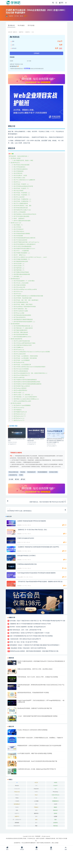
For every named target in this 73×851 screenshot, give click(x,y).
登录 (62, 2)
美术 (36, 822)
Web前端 (22, 472)
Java (55, 788)
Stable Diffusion (55, 794)
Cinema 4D (17, 788)
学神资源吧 (37, 836)
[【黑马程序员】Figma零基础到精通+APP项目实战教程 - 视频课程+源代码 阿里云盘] (11, 584)
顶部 (66, 849)
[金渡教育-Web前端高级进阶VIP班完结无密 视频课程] (11, 523)
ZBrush (55, 797)
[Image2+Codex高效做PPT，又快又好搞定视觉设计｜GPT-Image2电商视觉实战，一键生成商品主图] (12, 703)
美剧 (55, 819)
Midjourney (17, 791)
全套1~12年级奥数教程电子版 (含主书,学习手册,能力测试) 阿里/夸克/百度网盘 (31, 636)
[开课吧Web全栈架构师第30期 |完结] (17, 433)
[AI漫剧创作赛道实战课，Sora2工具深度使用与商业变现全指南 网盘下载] (12, 763)
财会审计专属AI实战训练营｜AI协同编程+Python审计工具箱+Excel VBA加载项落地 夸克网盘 (41, 662)
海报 (17, 479)
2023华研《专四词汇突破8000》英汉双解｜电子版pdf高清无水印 (27, 626)
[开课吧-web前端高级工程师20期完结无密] (36, 433)
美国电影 (17, 822)
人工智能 (36, 801)
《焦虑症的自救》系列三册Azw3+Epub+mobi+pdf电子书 (25, 639)
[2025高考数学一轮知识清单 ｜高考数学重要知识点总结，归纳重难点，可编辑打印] (12, 740)
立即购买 (36, 53)
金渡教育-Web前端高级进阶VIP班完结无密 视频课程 (31, 521)
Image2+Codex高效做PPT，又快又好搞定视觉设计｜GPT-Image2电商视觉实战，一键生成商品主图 (40, 701)
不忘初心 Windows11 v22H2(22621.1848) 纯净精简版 (32, 730)
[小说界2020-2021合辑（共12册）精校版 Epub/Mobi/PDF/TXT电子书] (12, 771)
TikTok (16, 797)
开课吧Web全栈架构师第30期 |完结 (27, 564)
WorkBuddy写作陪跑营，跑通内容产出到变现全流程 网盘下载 (34, 708)
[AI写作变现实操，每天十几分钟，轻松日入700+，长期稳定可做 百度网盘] (12, 679)
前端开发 (11, 16)
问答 (36, 849)
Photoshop (55, 791)
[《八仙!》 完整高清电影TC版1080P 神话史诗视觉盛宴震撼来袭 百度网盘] (12, 718)
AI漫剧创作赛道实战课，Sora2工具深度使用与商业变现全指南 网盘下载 (37, 761)
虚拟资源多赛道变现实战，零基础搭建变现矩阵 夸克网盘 (33, 692)
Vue (36, 797)
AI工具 (36, 782)
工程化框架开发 (13, 475)
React (36, 794)
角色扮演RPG (17, 825)
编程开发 (21, 32)
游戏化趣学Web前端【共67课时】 (26, 555)
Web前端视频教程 (42, 472)
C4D (36, 785)
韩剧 (36, 825)
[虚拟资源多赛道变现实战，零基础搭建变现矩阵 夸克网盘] (12, 695)
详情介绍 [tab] (12, 25)
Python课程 (20, 577)
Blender (17, 785)
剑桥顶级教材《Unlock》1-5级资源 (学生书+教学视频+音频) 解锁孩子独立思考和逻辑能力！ (34, 645)
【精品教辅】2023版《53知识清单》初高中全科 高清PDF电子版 (28, 648)
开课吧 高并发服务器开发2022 (25, 538)
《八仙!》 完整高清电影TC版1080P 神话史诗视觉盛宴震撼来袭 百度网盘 (37, 716)
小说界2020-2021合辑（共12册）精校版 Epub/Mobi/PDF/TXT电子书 (36, 769)
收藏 (11, 479)
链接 (23, 479)
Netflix (36, 791)
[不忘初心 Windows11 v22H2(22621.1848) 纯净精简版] (12, 732)
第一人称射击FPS (17, 819)
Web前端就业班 (31, 472)
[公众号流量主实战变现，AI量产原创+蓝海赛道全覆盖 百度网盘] (12, 756)
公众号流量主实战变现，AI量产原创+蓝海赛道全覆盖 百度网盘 (34, 753)
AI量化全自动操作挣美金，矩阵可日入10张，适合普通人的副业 (34, 669)
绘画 (36, 819)
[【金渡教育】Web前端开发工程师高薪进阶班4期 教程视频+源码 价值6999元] (11, 549)
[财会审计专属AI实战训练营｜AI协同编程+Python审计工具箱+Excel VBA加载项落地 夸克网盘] (12, 662)
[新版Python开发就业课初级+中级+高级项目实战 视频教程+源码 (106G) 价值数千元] (55, 433)
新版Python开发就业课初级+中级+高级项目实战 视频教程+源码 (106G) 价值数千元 (55, 440)
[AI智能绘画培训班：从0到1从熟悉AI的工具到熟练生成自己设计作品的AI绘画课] (12, 748)
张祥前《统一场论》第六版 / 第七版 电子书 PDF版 (23, 642)
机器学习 (17, 813)
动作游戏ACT (17, 804)
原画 (36, 804)
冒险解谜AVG (55, 801)
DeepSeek (36, 788)
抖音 (17, 810)
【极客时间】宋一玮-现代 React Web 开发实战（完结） (32, 529)
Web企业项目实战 (13, 472)
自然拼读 (55, 822)
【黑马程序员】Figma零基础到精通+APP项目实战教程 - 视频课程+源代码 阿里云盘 (39, 581)
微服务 (55, 807)
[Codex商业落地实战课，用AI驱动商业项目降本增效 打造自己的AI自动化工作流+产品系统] (12, 687)
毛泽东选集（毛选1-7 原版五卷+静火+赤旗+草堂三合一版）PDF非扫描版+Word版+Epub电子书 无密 (37, 620)
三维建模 (17, 801)
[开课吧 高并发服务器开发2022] (11, 540)
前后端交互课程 (53, 472)
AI (16, 782)
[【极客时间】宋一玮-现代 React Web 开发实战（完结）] (11, 532)
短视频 (55, 816)
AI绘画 (55, 782)
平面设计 (36, 807)
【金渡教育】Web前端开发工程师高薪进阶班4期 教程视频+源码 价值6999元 (38, 547)
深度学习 (17, 816)
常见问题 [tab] (31, 25)
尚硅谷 (17, 807)
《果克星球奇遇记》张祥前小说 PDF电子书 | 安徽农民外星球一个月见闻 (29, 633)
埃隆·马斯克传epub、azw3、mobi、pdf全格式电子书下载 (25, 630)
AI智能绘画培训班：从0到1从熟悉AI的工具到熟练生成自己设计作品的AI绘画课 (39, 745)
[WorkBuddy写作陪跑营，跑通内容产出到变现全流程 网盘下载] (12, 711)
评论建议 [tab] (22, 25)
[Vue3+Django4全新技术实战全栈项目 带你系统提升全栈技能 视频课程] (11, 575)
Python (17, 794)
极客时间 (36, 813)
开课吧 (21, 475)
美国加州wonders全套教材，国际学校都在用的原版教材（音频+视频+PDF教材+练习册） (34, 651)
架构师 (55, 813)
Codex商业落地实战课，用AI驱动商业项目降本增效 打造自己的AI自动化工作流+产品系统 (40, 685)
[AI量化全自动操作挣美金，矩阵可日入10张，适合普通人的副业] (12, 671)
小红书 (55, 804)
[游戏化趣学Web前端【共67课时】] (11, 558)
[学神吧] (7, 16)
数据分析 (55, 810)
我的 (51, 849)
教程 (36, 810)
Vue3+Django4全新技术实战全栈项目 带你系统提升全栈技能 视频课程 (36, 573)
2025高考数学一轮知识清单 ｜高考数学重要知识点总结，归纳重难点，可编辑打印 (40, 737)
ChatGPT (55, 785)
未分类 (18, 542)
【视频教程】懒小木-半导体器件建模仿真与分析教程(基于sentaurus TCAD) (30, 623)
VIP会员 (22, 849)
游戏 (36, 816)
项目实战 (55, 825)
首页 (16, 32)
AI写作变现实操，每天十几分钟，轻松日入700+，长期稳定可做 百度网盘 (37, 677)
